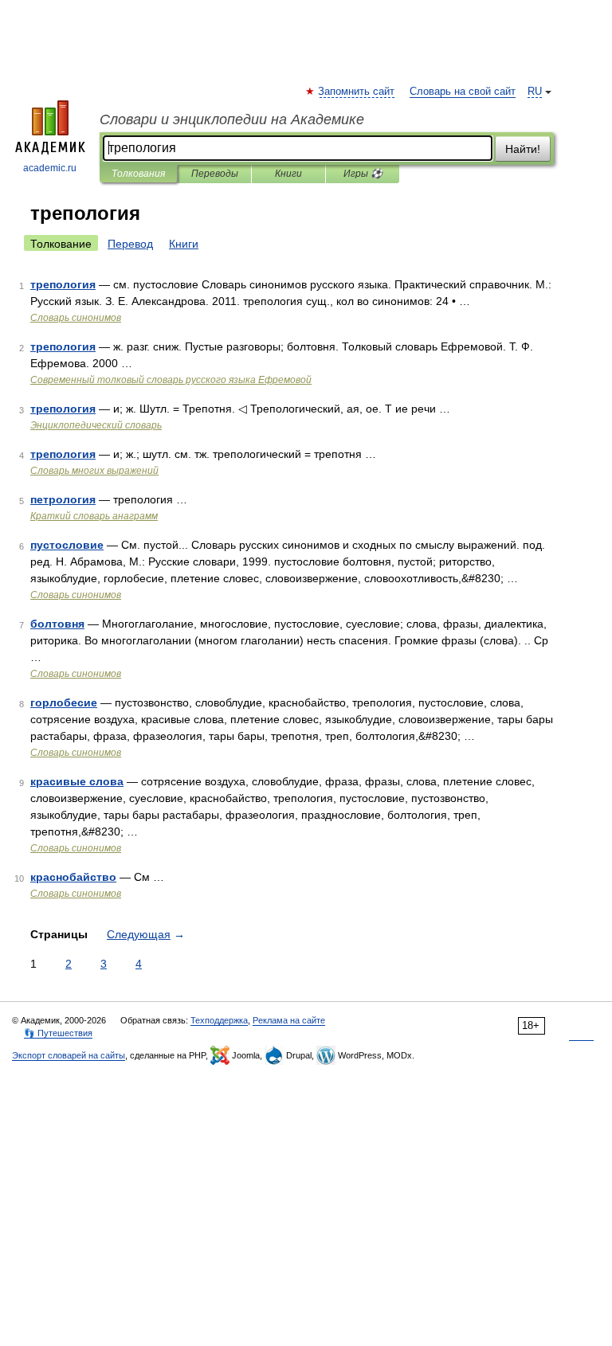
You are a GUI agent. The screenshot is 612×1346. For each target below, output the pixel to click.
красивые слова (77, 781)
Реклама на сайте (289, 1020)
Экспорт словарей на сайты (68, 1055)
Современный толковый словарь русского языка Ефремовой (171, 379)
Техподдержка (219, 1020)
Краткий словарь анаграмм (94, 516)
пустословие (67, 544)
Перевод (130, 243)
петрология (63, 499)
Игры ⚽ (362, 173)
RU (535, 91)
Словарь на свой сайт (463, 91)
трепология (63, 284)
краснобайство (73, 877)
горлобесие (63, 702)
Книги (288, 173)
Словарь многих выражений (94, 470)
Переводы (214, 173)
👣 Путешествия (58, 1033)
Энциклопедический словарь (96, 425)
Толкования (138, 173)
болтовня (57, 623)
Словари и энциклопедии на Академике (232, 119)
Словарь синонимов (75, 317)
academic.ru (49, 168)
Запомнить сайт (357, 91)
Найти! (522, 149)
